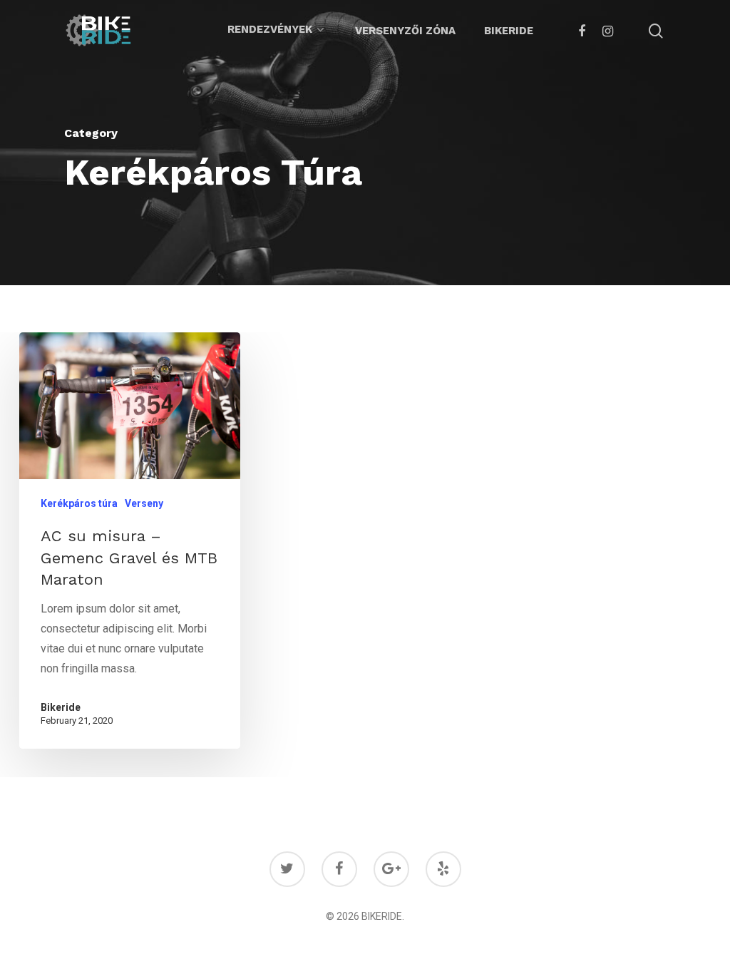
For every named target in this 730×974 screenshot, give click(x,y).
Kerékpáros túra (79, 503)
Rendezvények (269, 30)
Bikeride (508, 31)
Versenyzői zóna (405, 31)
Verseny (144, 503)
